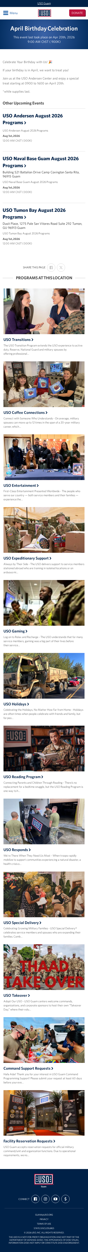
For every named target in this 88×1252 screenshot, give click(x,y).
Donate (77, 13)
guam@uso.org (44, 1214)
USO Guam (44, 3)
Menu (10, 13)
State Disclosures (44, 1228)
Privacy (44, 1219)
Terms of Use (44, 1223)
